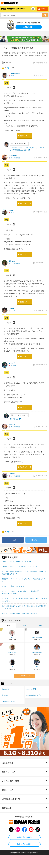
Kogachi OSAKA (37, 652)
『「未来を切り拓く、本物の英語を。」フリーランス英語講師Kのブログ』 (27, 149)
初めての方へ (6, 689)
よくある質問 (31, 689)
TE (37, 667)
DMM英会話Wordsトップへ (11, 701)
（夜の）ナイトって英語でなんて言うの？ (16, 561)
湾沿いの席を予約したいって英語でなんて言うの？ (19, 613)
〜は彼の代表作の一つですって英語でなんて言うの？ (20, 566)
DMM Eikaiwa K (37, 637)
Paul (12, 637)
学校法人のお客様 (24, 844)
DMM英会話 (14, 419)
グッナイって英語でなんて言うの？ (14, 586)
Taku (12, 667)
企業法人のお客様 (24, 837)
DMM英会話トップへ (33, 695)
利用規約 (5, 695)
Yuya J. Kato (12, 652)
